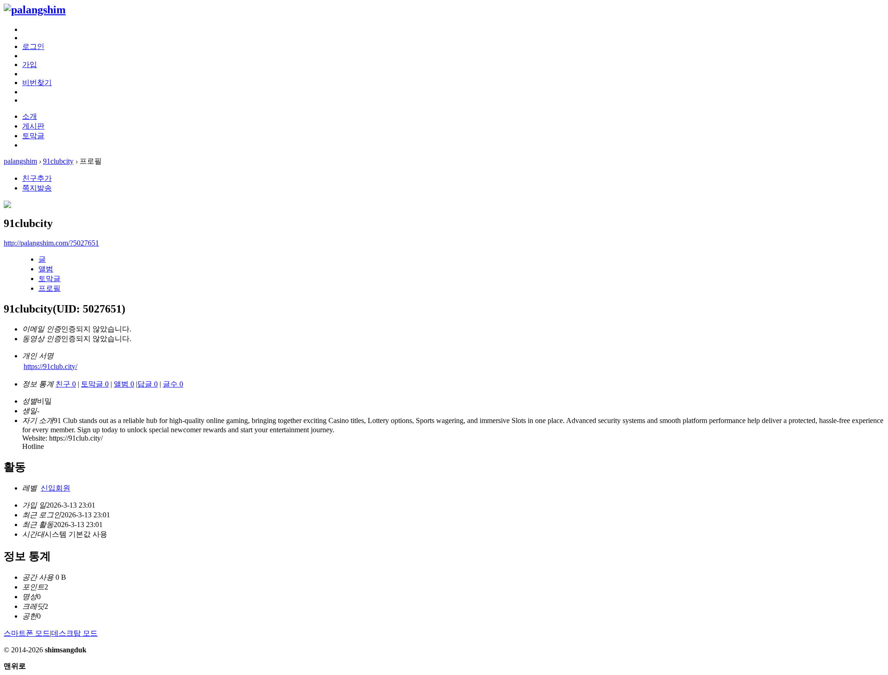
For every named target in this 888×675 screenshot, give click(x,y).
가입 (29, 64)
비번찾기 (37, 82)
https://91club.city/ (50, 366)
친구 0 (66, 384)
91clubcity (58, 161)
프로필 (49, 288)
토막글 (33, 136)
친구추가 (37, 178)
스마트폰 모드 (27, 633)
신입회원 (55, 488)
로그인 (33, 46)
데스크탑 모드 (74, 633)
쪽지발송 (37, 188)
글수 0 (173, 384)
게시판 (33, 126)
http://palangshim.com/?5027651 (51, 243)
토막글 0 (95, 384)
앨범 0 (124, 384)
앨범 (45, 269)
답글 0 (147, 384)
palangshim (20, 161)
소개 (29, 116)
